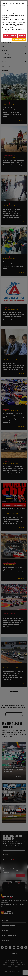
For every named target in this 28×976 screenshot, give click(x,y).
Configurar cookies (19, 40)
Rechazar (22, 36)
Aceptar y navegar (10, 36)
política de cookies (12, 31)
